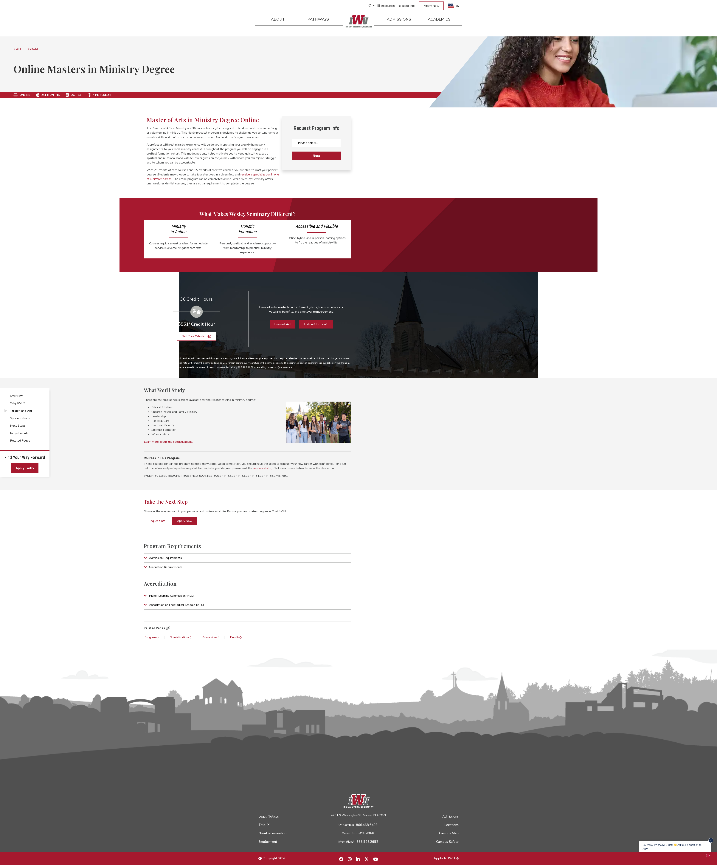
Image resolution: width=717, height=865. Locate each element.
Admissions (399, 19)
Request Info (406, 6)
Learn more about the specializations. (168, 442)
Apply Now (431, 6)
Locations (451, 825)
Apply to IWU (444, 858)
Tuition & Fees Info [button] (316, 324)
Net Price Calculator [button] (195, 336)
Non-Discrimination (272, 833)
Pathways (318, 19)
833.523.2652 (367, 841)
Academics (439, 19)
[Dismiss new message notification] (710, 840)
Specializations (180, 637)
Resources (387, 6)
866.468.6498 (367, 825)
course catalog (262, 468)
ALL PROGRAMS (27, 49)
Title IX (263, 825)
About (278, 19)
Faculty (235, 637)
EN (457, 6)
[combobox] (454, 6)
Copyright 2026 (274, 858)
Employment (267, 841)
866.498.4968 (363, 833)
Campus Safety (447, 841)
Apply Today (25, 468)
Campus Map (449, 833)
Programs (151, 637)
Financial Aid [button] (282, 324)
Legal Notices (268, 816)
